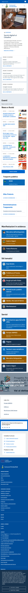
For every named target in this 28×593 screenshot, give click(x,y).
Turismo (2, 510)
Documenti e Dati (4, 484)
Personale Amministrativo (6, 482)
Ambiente (3, 501)
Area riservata (4, 562)
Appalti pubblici (4, 506)
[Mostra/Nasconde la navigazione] (2, 5)
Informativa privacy (5, 556)
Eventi (2, 528)
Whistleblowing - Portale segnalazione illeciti (11, 554)
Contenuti (8, 32)
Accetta (15, 590)
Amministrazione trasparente (7, 552)
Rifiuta (15, 587)
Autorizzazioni (4, 497)
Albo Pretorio (8, 194)
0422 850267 (5, 538)
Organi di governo (5, 474)
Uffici (2, 478)
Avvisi (2, 519)
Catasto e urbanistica (5, 491)
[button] (5, 1)
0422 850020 (5, 536)
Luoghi (2, 526)
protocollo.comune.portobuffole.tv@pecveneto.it (13, 540)
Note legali (3, 558)
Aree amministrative (5, 476)
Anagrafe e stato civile (6, 495)
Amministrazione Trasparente (9, 206)
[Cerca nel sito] (24, 5)
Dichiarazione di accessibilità (7, 560)
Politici (2, 480)
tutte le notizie (13, 171)
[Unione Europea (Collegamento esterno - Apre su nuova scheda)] (14, 461)
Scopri (6, 390)
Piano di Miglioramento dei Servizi (8, 564)
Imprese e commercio (5, 508)
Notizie (2, 517)
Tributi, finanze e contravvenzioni (8, 503)
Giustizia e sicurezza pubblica (7, 499)
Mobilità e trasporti (5, 493)
